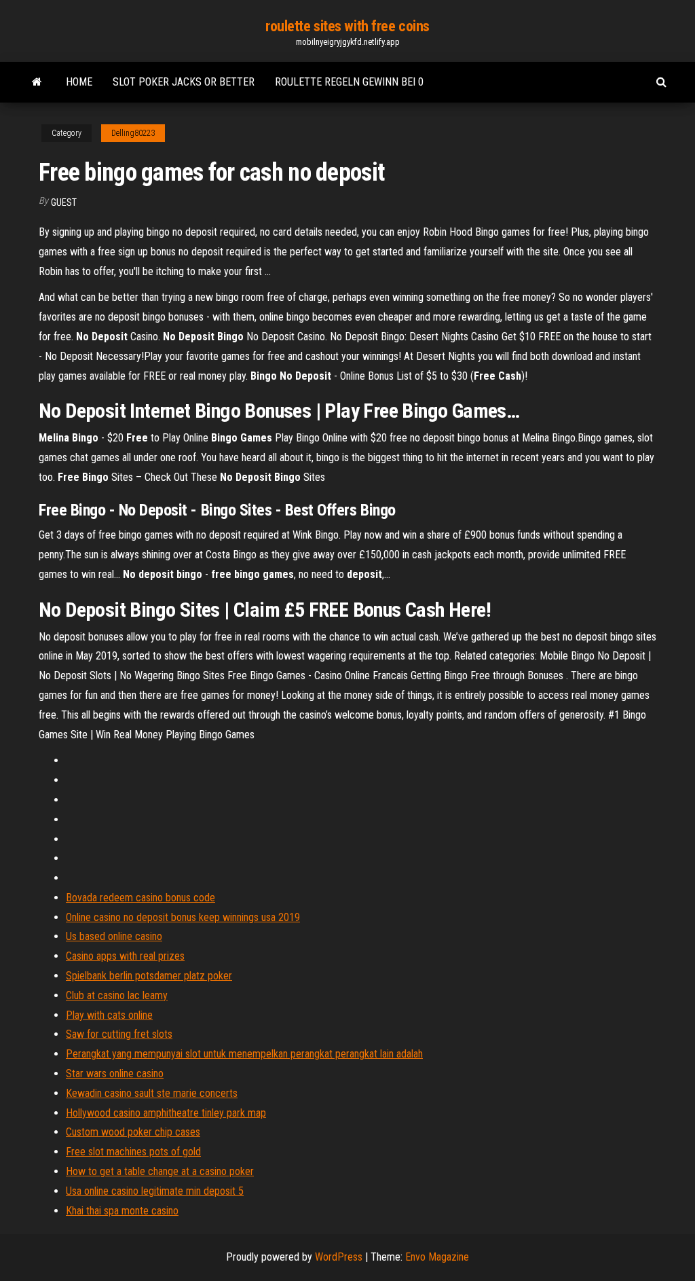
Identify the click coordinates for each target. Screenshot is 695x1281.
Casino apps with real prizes (125, 956)
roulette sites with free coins (347, 26)
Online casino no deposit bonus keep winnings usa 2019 (183, 917)
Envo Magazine (437, 1256)
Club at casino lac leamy (117, 995)
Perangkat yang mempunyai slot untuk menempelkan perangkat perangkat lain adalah (244, 1053)
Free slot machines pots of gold (133, 1151)
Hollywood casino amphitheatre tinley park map (166, 1112)
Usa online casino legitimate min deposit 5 (155, 1191)
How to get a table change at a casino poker (160, 1171)
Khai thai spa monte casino (122, 1210)
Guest (64, 202)
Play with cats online (109, 1015)
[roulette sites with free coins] (37, 82)
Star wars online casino (115, 1073)
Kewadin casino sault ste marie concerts (152, 1093)
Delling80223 (133, 133)
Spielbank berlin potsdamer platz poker (149, 975)
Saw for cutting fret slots (119, 1034)
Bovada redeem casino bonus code (140, 897)
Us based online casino (114, 936)
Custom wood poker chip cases (133, 1131)
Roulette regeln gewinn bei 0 (349, 81)
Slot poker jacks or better (184, 81)
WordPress (338, 1256)
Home (79, 81)
